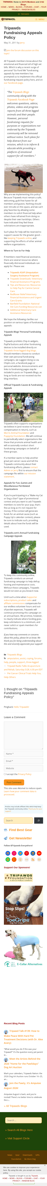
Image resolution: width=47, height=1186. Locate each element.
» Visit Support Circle (17, 1138)
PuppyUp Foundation (14, 436)
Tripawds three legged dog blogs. (20, 350)
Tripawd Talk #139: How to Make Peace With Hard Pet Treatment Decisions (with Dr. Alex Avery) (23, 1036)
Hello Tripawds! (21, 706)
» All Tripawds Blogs (15, 1106)
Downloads (27, 1155)
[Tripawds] (9, 19)
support (21, 662)
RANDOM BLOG (28, 9)
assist (23, 658)
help (6, 662)
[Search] (38, 820)
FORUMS (28, 7)
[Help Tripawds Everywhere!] (18, 881)
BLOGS (19, 7)
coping (30, 658)
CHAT (36, 7)
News (9, 1155)
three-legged (32, 662)
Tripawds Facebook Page (20, 99)
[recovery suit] (23, 966)
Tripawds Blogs (21, 92)
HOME (3, 7)
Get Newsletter (20, 838)
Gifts (38, 1155)
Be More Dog (30, 1159)
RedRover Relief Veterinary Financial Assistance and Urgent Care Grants (26, 297)
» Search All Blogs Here (19, 1130)
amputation (13, 658)
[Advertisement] (23, 994)
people (12, 662)
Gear (17, 1155)
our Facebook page (13, 82)
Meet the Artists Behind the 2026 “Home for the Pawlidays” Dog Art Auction (22, 1063)
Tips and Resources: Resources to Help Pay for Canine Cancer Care (25, 288)
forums (38, 658)
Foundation (16, 1159)
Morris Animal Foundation (17, 432)
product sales (25, 600)
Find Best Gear (20, 830)
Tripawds (34, 1175)
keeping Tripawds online (20, 238)
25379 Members (28, 2)
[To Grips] (23, 924)
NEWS (11, 7)
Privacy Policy (24, 774)
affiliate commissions (14, 603)
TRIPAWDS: (8, 2)
